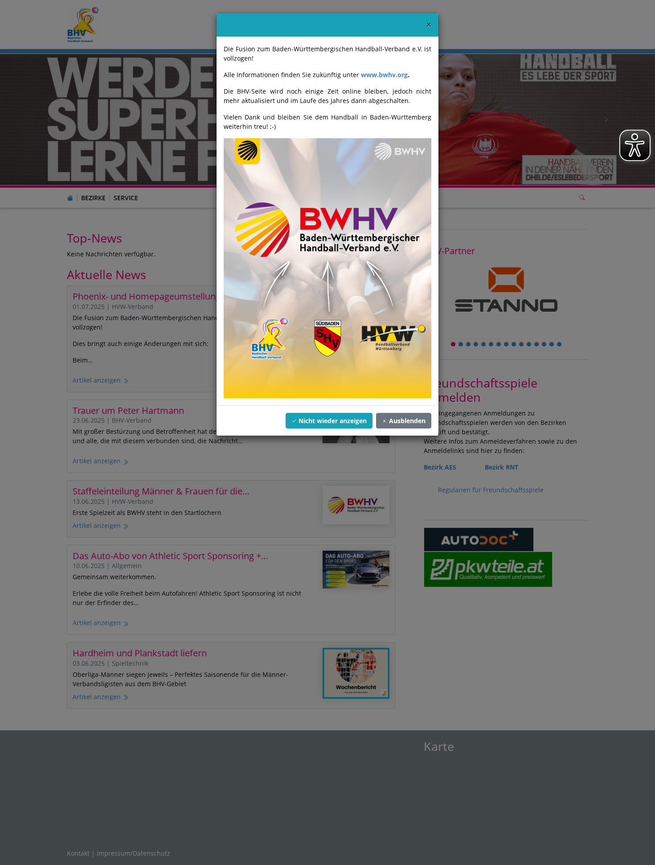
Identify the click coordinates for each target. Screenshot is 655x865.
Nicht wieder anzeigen (332, 420)
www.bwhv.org (384, 74)
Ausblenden (406, 420)
